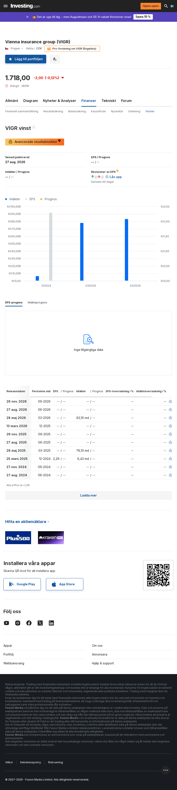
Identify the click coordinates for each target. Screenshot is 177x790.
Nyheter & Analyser (59, 100)
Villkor (9, 762)
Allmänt (11, 100)
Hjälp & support (103, 663)
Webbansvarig (13, 663)
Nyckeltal (117, 111)
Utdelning (134, 111)
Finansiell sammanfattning (21, 111)
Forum (126, 100)
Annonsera (99, 654)
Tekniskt (108, 100)
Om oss (97, 645)
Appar (7, 645)
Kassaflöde (98, 111)
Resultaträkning (53, 111)
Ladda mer (88, 495)
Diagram (30, 100)
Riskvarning (55, 762)
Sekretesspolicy (30, 762)
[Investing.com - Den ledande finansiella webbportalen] (25, 6)
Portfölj (8, 654)
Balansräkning (77, 111)
